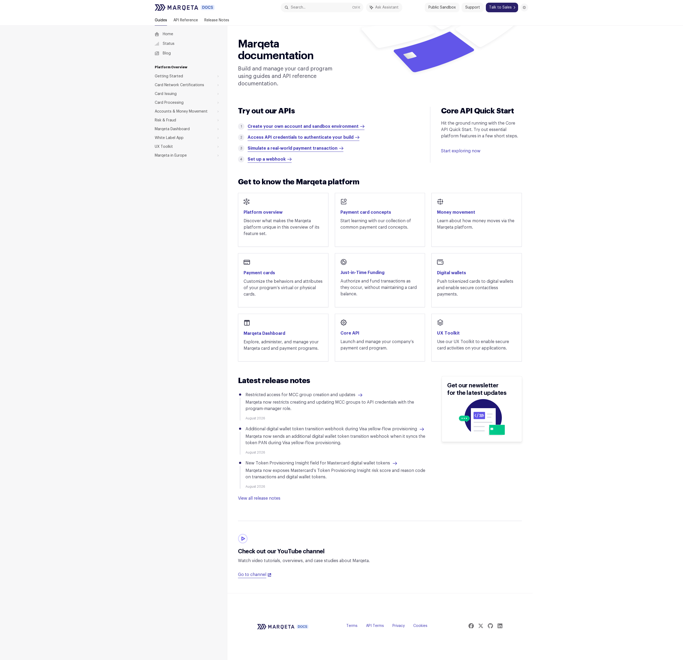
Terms (352, 626)
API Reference (185, 20)
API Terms (375, 626)
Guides (161, 20)
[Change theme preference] (524, 7)
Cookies (420, 626)
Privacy (398, 626)
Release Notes (216, 20)
